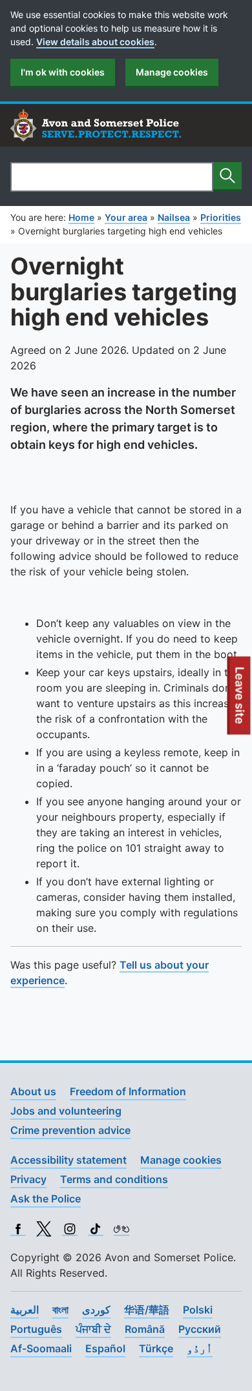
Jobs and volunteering (65, 1110)
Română (145, 1329)
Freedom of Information (128, 1091)
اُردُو (200, 1348)
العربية (24, 1309)
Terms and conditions (114, 1179)
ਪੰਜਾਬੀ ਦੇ (93, 1329)
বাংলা (60, 1309)
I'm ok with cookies (63, 72)
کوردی (96, 1309)
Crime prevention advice (70, 1130)
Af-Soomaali (41, 1348)
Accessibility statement (68, 1159)
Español (105, 1348)
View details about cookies (95, 41)
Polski (198, 1309)
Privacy (28, 1179)
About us (33, 1091)
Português (36, 1329)
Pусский (199, 1329)
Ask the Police (45, 1198)
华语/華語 (146, 1309)
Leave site (240, 700)
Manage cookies (172, 72)
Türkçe (156, 1348)
